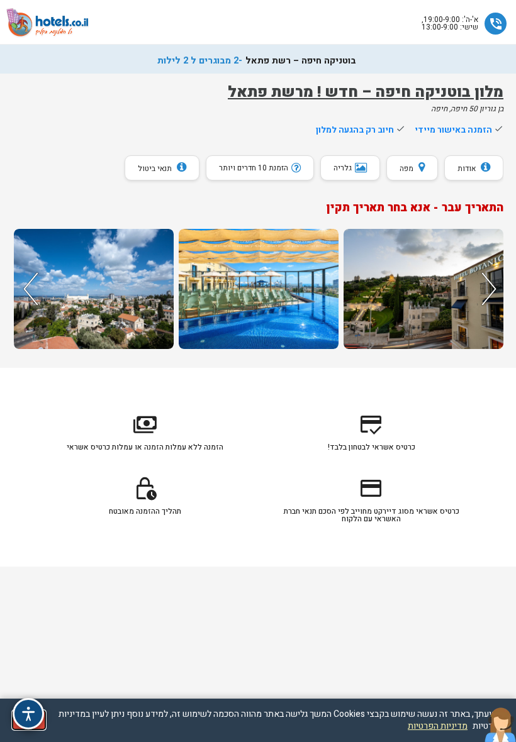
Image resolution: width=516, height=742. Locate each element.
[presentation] (29, 289)
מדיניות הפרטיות (438, 726)
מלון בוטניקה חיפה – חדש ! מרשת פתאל (365, 92)
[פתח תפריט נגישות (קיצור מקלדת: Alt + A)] (28, 713)
